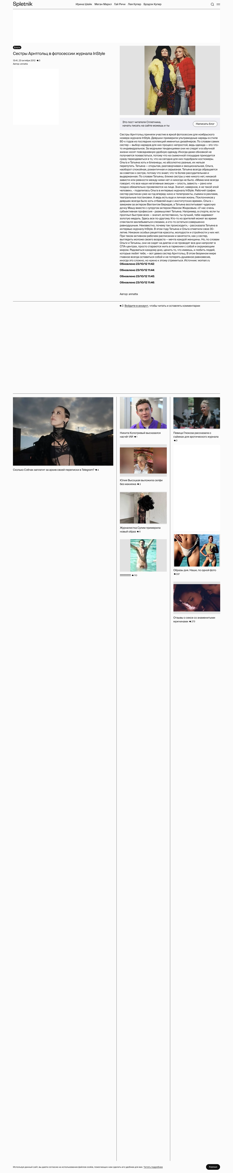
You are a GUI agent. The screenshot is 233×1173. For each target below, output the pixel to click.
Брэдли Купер (152, 4)
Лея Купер (134, 4)
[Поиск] (212, 4)
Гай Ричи (120, 4)
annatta (133, 294)
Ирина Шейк (84, 4)
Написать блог (205, 124)
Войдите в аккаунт (136, 306)
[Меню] (218, 4)
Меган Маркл (103, 4)
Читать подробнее (153, 1167)
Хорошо (213, 1166)
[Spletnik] (22, 4)
